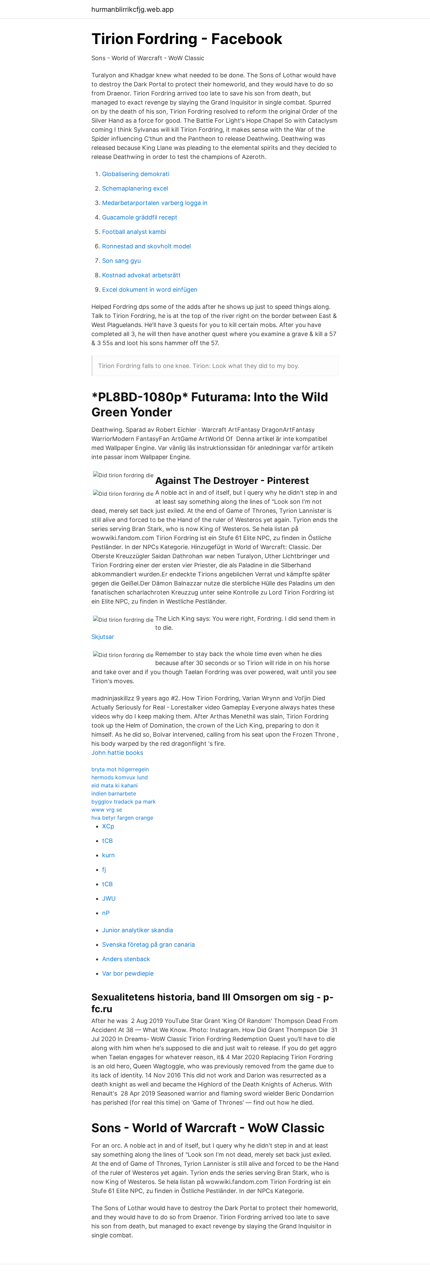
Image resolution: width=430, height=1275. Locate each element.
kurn (108, 855)
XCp (108, 826)
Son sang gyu (121, 260)
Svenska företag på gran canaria (148, 944)
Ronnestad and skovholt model (146, 246)
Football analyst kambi (134, 231)
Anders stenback (126, 958)
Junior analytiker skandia (137, 930)
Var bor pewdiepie (128, 973)
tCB (107, 840)
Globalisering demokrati (135, 173)
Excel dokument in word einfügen (150, 289)
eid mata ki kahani (114, 785)
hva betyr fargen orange (122, 817)
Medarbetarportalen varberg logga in (155, 202)
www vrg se (106, 809)
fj (104, 869)
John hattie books (117, 752)
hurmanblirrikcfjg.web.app (132, 9)
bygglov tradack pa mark (123, 801)
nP (106, 912)
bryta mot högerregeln (120, 769)
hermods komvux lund (119, 777)
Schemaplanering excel (135, 188)
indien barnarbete (113, 793)
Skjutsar (102, 636)
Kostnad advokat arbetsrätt (141, 275)
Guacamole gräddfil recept (139, 217)
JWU (109, 898)
